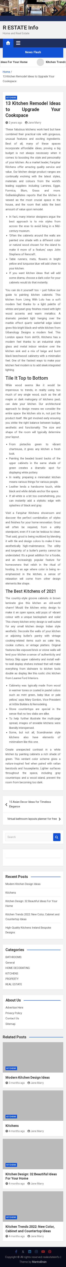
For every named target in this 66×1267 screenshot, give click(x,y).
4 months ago (17, 1131)
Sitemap (10, 1024)
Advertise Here (14, 1007)
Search (56, 837)
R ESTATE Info (20, 27)
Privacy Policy (14, 1013)
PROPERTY (12, 978)
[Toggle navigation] (18, 43)
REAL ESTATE (14, 984)
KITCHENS (11, 97)
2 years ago (15, 122)
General (10, 962)
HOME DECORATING (18, 968)
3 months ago (17, 1082)
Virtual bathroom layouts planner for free (32, 818)
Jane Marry (34, 122)
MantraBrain (39, 1262)
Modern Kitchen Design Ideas (23, 884)
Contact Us (12, 1018)
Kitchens (11, 892)
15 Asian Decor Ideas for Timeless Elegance (30, 804)
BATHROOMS (13, 957)
